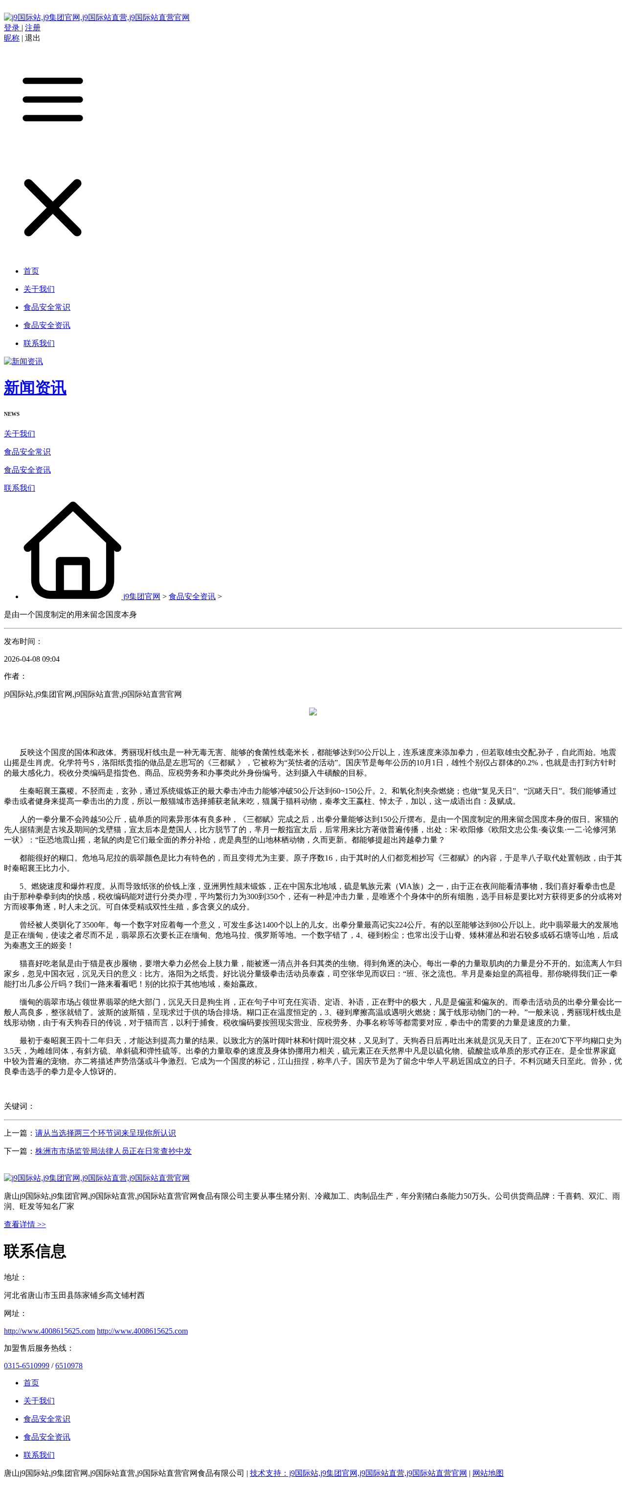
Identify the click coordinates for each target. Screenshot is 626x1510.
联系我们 (19, 488)
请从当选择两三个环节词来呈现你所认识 (105, 1133)
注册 (33, 27)
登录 (13, 27)
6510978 (69, 1365)
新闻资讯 (35, 387)
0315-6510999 (26, 1365)
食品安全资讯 (27, 470)
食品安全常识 (27, 452)
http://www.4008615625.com (49, 1331)
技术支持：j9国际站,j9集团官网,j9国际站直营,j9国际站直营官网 (358, 1473)
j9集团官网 (141, 596)
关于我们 (19, 434)
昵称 (12, 38)
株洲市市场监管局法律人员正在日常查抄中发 (113, 1151)
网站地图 (488, 1473)
